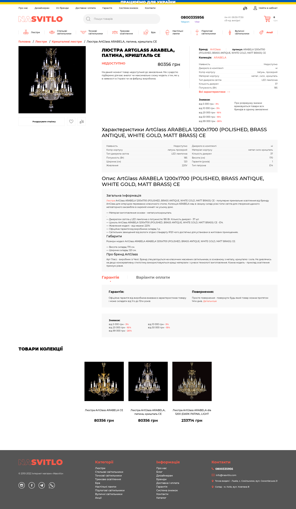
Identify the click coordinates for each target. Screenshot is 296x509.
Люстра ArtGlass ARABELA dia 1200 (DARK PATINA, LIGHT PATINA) (192, 412)
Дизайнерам (42, 8)
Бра (97, 483)
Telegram (185, 22)
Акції (98, 497)
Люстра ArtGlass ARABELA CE (104, 410)
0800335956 (192, 17)
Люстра (111, 200)
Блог (159, 471)
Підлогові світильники (110, 490)
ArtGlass (215, 49)
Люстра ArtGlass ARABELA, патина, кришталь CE (148, 412)
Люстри (100, 468)
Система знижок (128, 8)
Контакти (150, 8)
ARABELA (220, 57)
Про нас (23, 8)
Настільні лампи (105, 486)
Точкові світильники (108, 475)
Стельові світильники (109, 471)
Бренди (161, 479)
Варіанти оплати (153, 277)
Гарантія (107, 8)
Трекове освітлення (108, 479)
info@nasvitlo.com (226, 475)
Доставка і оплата (86, 8)
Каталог (161, 497)
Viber (197, 22)
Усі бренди (62, 8)
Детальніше (210, 301)
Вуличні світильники (108, 494)
